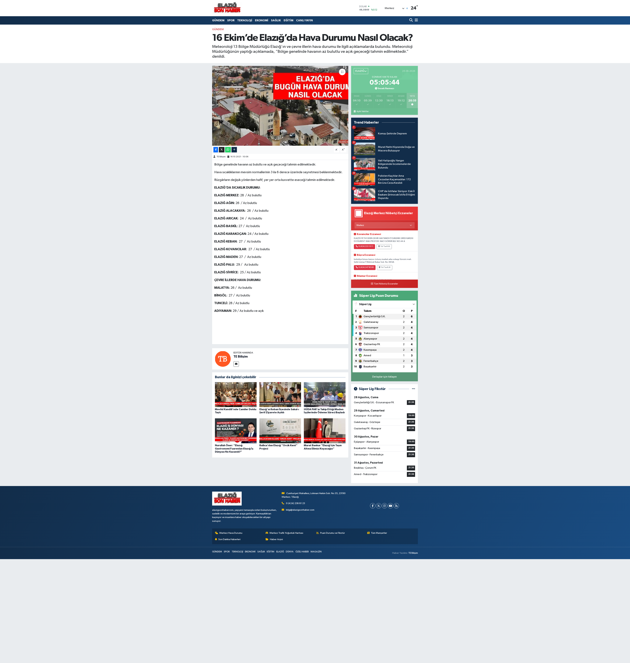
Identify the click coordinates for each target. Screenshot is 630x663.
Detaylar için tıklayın (384, 376)
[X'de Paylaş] (221, 149)
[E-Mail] (236, 364)
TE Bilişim (221, 157)
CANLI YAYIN (304, 20)
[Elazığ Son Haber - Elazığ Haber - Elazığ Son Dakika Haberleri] (227, 8)
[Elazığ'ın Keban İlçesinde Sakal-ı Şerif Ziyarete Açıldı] (280, 394)
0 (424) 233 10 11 (365, 246)
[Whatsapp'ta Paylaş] (228, 149)
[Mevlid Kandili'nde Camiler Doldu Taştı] (236, 394)
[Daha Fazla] (234, 149)
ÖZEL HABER (302, 551)
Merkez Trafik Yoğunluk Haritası (286, 533)
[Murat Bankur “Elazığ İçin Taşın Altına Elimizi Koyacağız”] (325, 430)
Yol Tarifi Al (385, 246)
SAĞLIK (276, 20)
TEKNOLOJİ (244, 20)
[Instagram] (384, 505)
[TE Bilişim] (223, 358)
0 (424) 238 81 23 (295, 503)
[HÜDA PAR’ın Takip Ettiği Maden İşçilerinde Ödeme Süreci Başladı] (325, 394)
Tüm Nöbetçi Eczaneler (386, 284)
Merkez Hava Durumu (230, 533)
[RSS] (396, 505)
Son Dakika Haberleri (229, 539)
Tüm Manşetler (379, 533)
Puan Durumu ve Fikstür (332, 533)
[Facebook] (372, 505)
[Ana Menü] (415, 20)
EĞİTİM (288, 20)
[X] (378, 505)
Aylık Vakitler (362, 111)
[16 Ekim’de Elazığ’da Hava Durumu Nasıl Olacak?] (280, 106)
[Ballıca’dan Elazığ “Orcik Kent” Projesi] (280, 430)
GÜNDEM (218, 20)
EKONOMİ (261, 20)
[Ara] (411, 20)
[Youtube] (390, 505)
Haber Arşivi (276, 539)
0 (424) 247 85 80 (366, 267)
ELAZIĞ (280, 551)
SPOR (230, 20)
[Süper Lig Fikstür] (413, 389)
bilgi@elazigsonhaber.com (300, 510)
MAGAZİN (316, 551)
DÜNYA (290, 551)
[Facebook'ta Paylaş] (215, 149)
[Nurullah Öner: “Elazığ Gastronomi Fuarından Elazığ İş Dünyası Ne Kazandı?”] (236, 430)
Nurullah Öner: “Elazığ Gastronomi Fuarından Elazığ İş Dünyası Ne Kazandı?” (234, 448)
